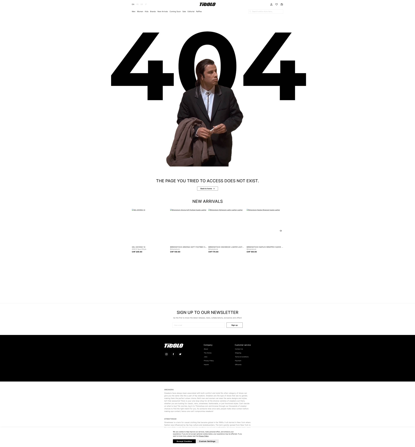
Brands (153, 11)
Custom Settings (207, 441)
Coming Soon (175, 11)
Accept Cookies (184, 441)
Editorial (191, 11)
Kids (146, 11)
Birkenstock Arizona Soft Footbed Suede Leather (188, 247)
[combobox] (266, 11)
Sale (184, 11)
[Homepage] (207, 4)
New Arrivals (162, 11)
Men (133, 11)
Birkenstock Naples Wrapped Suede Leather (265, 247)
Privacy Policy (204, 436)
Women (140, 11)
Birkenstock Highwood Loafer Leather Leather (226, 247)
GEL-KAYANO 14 (138, 247)
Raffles (199, 11)
